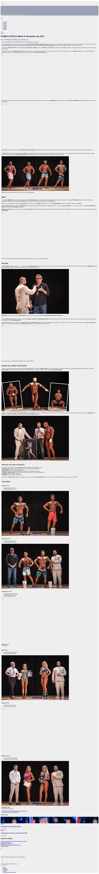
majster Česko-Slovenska (33, 414)
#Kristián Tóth (9, 39)
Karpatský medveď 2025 (6, 820)
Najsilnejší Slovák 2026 (6, 842)
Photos (4, 871)
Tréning (5, 23)
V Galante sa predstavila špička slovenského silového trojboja (14, 841)
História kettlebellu (5, 846)
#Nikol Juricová (24, 39)
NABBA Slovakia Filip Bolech (27, 45)
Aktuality (5, 22)
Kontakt (5, 868)
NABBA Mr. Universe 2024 (8, 45)
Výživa (4, 24)
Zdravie (5, 29)
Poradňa (5, 28)
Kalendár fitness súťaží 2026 (7, 843)
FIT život (5, 25)
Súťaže (4, 26)
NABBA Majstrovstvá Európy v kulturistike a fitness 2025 (14, 833)
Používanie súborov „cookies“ (9, 872)
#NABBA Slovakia (16, 39)
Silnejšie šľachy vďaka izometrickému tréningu (11, 845)
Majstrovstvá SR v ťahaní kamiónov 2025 (10, 812)
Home (4, 867)
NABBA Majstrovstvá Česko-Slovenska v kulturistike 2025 (14, 810)
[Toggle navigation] (1, 17)
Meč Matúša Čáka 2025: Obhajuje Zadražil (10, 826)
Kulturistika (5, 869)
